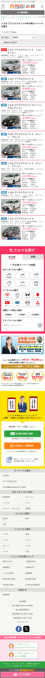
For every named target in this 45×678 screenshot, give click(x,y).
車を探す (6, 475)
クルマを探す (24, 674)
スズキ (28, 540)
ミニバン (6, 503)
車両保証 (6, 567)
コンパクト (29, 497)
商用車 (28, 509)
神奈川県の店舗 (9, 579)
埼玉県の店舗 (8, 585)
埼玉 (4, 524)
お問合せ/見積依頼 (32, 585)
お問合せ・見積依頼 (24, 445)
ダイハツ (6, 546)
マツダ (5, 552)
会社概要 (22, 601)
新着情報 (6, 595)
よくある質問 (8, 573)
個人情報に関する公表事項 (22, 605)
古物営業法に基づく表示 (22, 618)
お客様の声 (29, 567)
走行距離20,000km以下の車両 (14, 487)
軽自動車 (6, 497)
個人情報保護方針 (22, 610)
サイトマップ (22, 622)
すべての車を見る (10, 481)
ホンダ (5, 540)
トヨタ (5, 534)
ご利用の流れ (30, 561)
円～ (9, 315)
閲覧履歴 (24, 12)
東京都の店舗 (30, 579)
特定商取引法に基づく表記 (22, 614)
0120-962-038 (24, 433)
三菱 (27, 552)
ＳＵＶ (28, 503)
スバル (28, 546)
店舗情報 (28, 573)
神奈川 (5, 518)
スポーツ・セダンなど (11, 509)
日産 (27, 534)
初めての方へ (8, 561)
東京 (27, 518)
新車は (3, 7)
